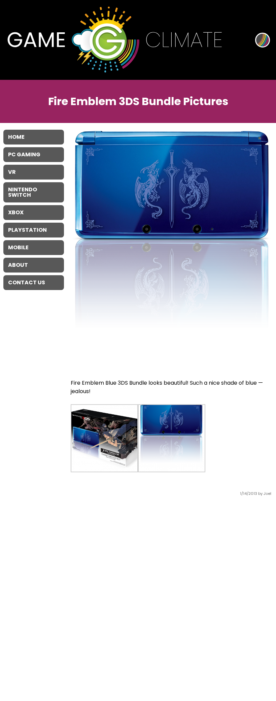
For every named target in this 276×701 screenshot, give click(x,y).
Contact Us (26, 282)
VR (12, 172)
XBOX (16, 212)
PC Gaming (24, 154)
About (18, 265)
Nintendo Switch (22, 192)
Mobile (18, 247)
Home (16, 137)
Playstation (27, 230)
